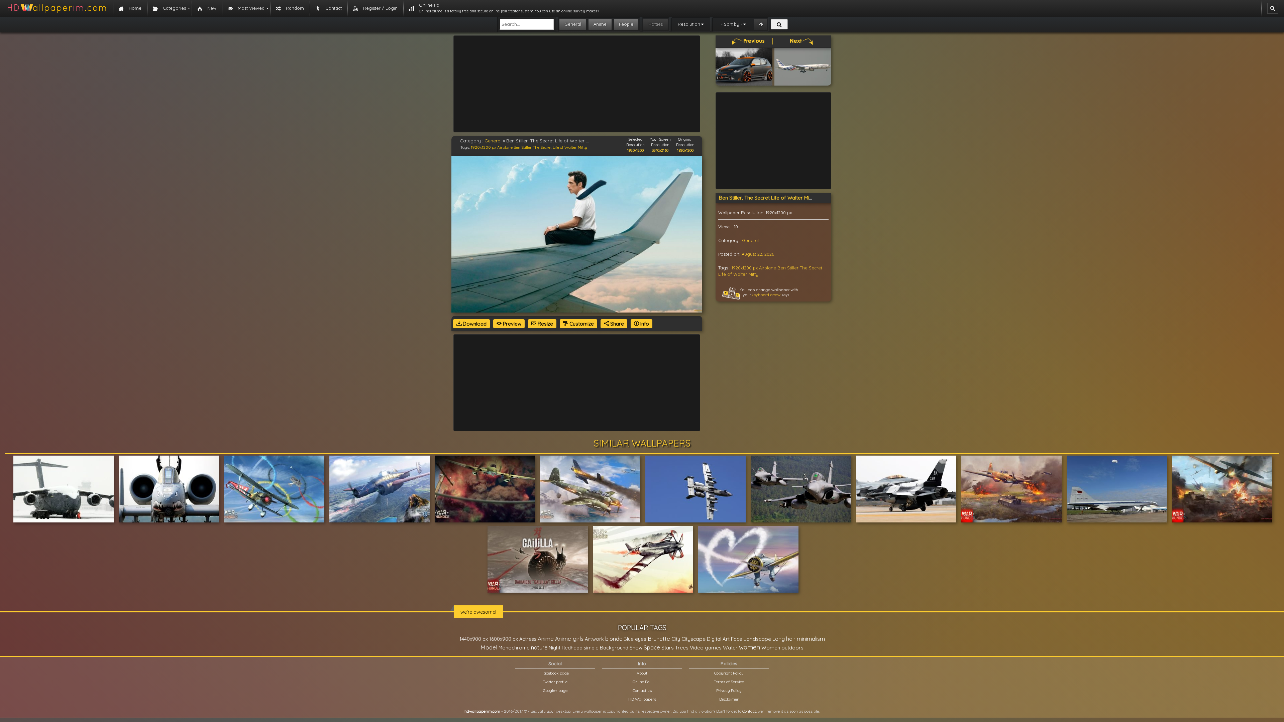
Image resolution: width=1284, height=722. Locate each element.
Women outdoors (782, 647)
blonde (613, 638)
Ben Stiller (523, 147)
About (642, 673)
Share (616, 324)
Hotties (655, 24)
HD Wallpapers (642, 699)
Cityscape (693, 638)
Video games (706, 647)
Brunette (659, 638)
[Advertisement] (577, 84)
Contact (749, 711)
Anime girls (569, 638)
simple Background (606, 647)
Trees (681, 647)
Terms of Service (729, 681)
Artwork (594, 639)
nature (539, 647)
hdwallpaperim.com (482, 711)
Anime (600, 24)
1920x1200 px (483, 147)
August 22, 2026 (758, 254)
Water (730, 647)
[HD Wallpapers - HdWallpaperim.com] (56, 8)
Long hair (783, 638)
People (626, 24)
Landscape (757, 638)
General (572, 24)
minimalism (811, 638)
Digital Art (718, 639)
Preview (511, 324)
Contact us (642, 690)
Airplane (505, 147)
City (675, 639)
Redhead (572, 647)
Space (652, 647)
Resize (544, 324)
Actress (527, 639)
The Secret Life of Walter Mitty (560, 147)
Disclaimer (729, 699)
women (749, 647)
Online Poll (642, 681)
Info (644, 324)
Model (488, 647)
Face (736, 638)
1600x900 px (503, 639)
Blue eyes (635, 639)
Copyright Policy (729, 673)
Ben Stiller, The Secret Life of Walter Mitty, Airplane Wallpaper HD (794, 198)
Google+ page (555, 690)
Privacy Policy (729, 690)
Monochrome (514, 647)
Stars (667, 647)
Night (554, 647)
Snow (636, 647)
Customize (581, 324)
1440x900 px (473, 639)
